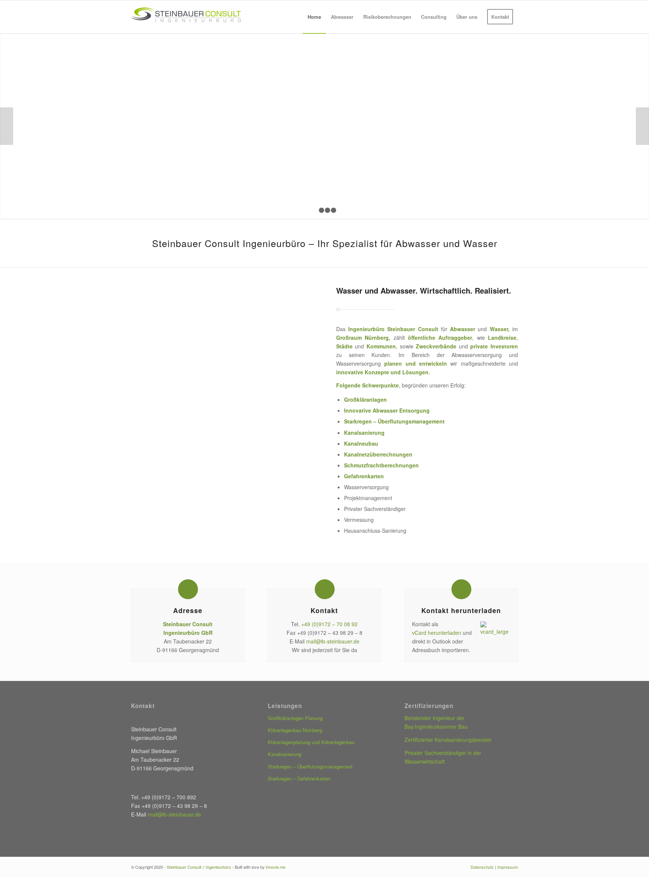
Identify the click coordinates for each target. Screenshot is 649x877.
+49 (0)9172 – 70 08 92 (329, 624)
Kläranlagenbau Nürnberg (295, 730)
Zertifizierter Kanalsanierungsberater (448, 739)
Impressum (507, 867)
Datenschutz (482, 867)
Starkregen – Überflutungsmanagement (394, 421)
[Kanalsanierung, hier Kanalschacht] (282, 359)
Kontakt (324, 610)
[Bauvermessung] (282, 310)
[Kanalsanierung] (161, 407)
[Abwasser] (222, 407)
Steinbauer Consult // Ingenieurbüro (199, 867)
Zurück (6, 126)
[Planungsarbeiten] (222, 310)
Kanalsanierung (364, 432)
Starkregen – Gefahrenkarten (299, 778)
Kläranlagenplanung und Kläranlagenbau (311, 742)
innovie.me (275, 867)
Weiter (642, 126)
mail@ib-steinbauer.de (332, 641)
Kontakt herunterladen (461, 610)
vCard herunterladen (436, 632)
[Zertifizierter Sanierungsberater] (222, 359)
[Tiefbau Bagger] (161, 359)
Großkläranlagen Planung (295, 718)
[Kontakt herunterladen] (461, 589)
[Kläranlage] (161, 310)
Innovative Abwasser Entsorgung (387, 410)
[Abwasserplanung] (282, 407)
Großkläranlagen (365, 399)
